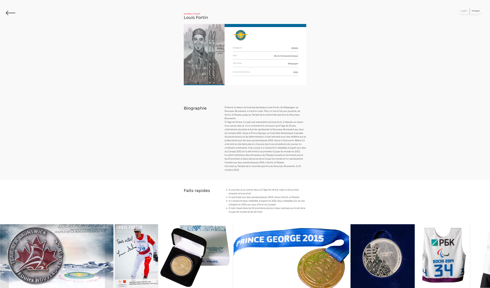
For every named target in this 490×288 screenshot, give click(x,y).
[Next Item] (485, 256)
